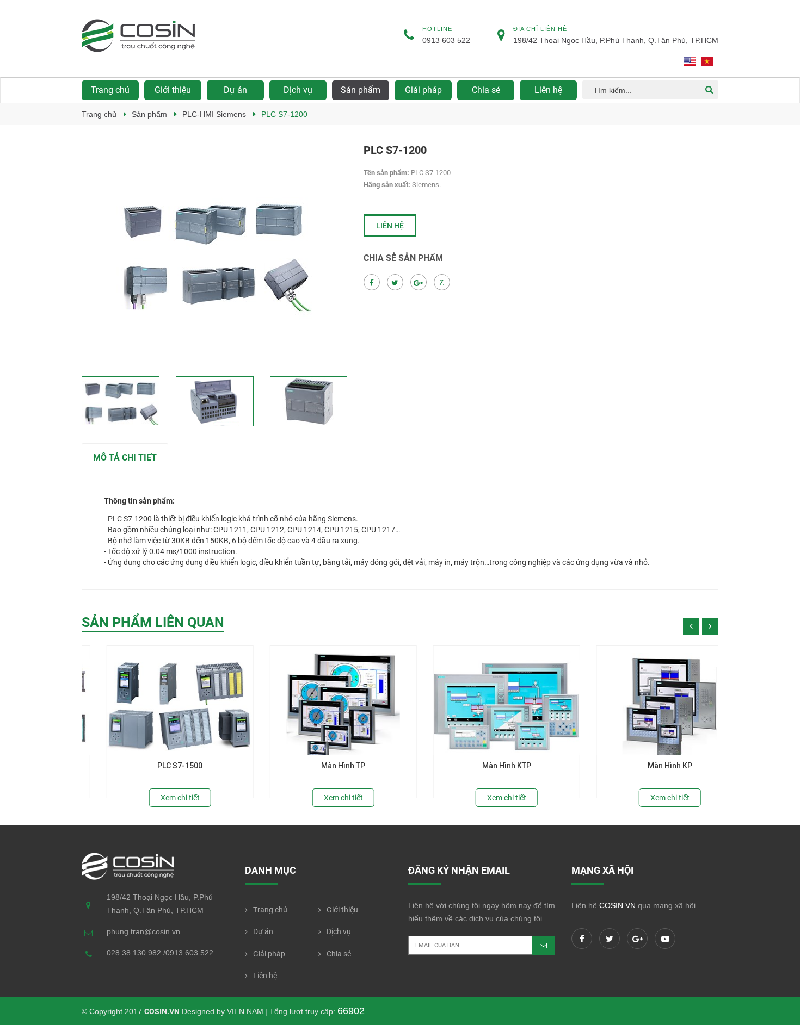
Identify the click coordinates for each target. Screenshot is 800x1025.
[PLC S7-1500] (318, 700)
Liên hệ (390, 225)
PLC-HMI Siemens (214, 114)
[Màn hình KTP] (645, 700)
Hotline (437, 29)
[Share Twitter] (395, 283)
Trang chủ (110, 90)
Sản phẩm (149, 114)
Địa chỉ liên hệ (540, 29)
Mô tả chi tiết (125, 457)
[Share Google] (418, 283)
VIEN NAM (245, 1011)
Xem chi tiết (155, 797)
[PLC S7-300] (155, 700)
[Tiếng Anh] (690, 60)
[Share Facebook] (371, 283)
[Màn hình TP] (482, 700)
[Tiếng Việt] (707, 60)
